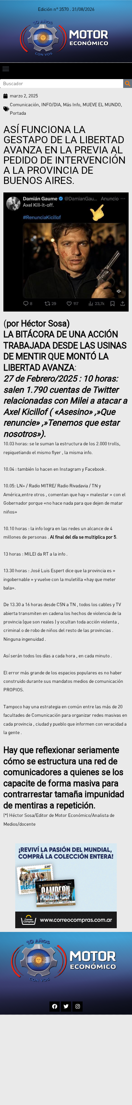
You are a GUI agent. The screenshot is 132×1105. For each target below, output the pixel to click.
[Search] (127, 83)
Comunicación (24, 104)
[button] (5, 68)
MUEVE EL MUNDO (102, 104)
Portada (18, 113)
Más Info (71, 104)
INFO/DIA (51, 104)
